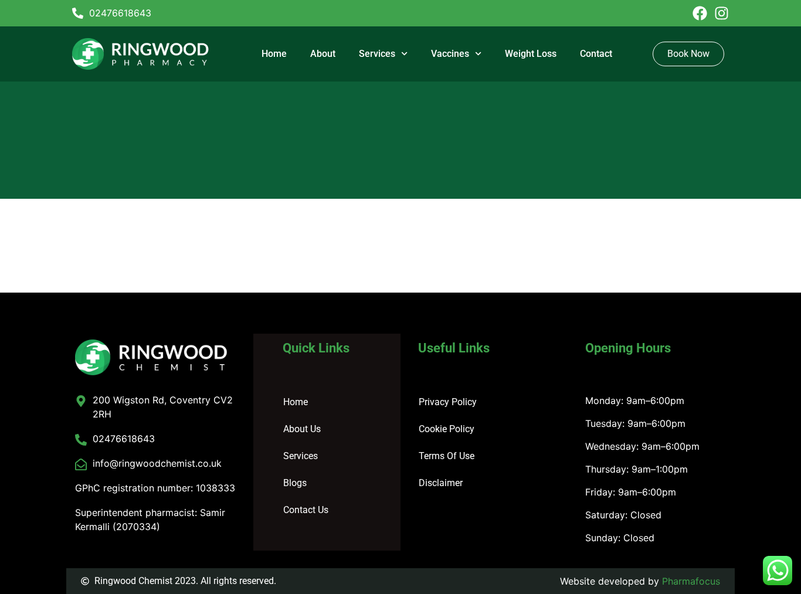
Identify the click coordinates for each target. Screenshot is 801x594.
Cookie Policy (446, 429)
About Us (302, 429)
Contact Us (305, 509)
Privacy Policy (448, 402)
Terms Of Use (446, 455)
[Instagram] (721, 13)
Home (274, 53)
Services (377, 53)
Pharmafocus (691, 581)
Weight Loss (530, 53)
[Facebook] (700, 13)
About (322, 53)
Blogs (295, 482)
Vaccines (450, 53)
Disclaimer (441, 482)
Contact (596, 53)
